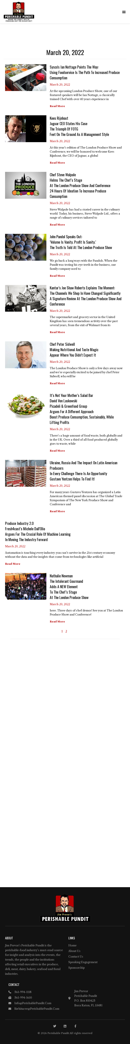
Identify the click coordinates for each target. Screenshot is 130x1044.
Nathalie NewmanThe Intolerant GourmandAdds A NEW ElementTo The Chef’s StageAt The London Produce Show (69, 586)
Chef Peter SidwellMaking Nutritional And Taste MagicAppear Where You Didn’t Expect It (74, 349)
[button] (124, 12)
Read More (57, 106)
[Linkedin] (65, 1026)
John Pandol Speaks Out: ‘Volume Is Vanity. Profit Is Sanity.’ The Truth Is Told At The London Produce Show (81, 242)
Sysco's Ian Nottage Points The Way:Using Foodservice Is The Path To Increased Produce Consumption (85, 72)
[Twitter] (55, 1026)
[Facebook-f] (75, 1026)
